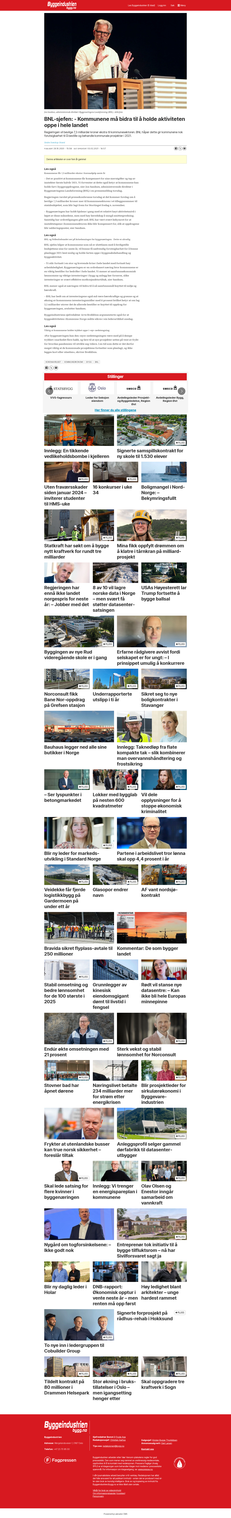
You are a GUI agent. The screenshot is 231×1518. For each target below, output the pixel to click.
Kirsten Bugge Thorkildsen (164, 1440)
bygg (89, 362)
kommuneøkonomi (73, 362)
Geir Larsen (166, 1443)
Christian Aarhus (118, 1440)
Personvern (98, 1496)
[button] (49, 391)
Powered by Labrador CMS (115, 1514)
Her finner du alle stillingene (115, 410)
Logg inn (162, 5)
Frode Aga (121, 1437)
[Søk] (172, 5)
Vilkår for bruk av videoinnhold (107, 1490)
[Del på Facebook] (176, 149)
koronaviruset (53, 362)
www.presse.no (145, 1469)
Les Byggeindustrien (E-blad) (141, 5)
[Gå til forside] (62, 5)
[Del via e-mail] (184, 149)
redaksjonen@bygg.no (113, 1446)
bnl (97, 362)
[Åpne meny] (181, 5)
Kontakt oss (147, 1449)
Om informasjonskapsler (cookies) (109, 1493)
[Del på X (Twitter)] (180, 149)
